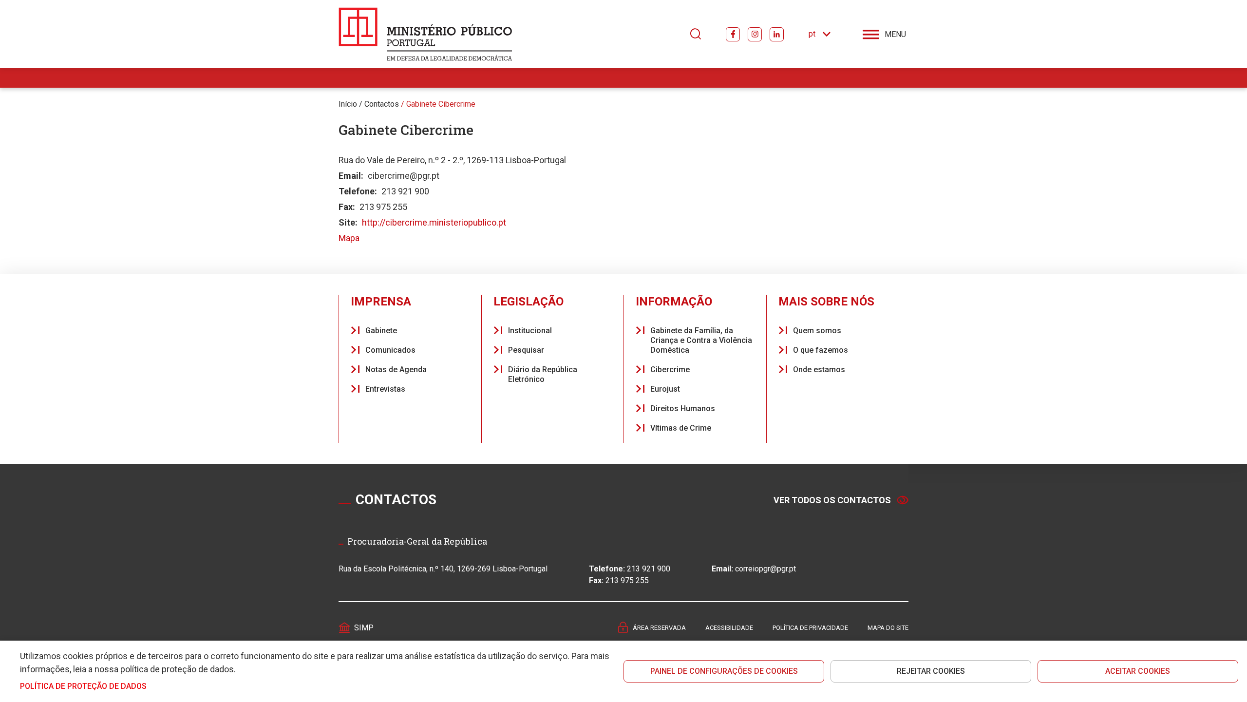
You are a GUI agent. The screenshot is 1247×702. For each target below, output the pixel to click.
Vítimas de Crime (680, 428)
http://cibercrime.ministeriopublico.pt (434, 222)
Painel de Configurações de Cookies (724, 671)
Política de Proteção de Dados (83, 686)
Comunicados (390, 350)
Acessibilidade (729, 627)
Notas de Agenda (396, 369)
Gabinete (381, 330)
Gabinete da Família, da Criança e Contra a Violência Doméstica (701, 340)
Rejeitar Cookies (931, 671)
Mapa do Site (888, 627)
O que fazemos (820, 350)
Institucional (530, 330)
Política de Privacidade (810, 627)
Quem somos (817, 330)
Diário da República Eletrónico (542, 374)
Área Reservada (659, 627)
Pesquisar (526, 350)
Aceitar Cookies (1137, 671)
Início (348, 104)
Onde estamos (819, 369)
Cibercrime (670, 369)
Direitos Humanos (682, 408)
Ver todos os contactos (832, 500)
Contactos (381, 104)
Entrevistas (385, 389)
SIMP (364, 627)
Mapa (349, 238)
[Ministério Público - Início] (425, 34)
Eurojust (665, 389)
